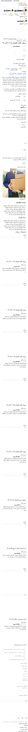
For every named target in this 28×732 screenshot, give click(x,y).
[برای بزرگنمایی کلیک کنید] (23, 35)
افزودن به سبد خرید (20, 59)
